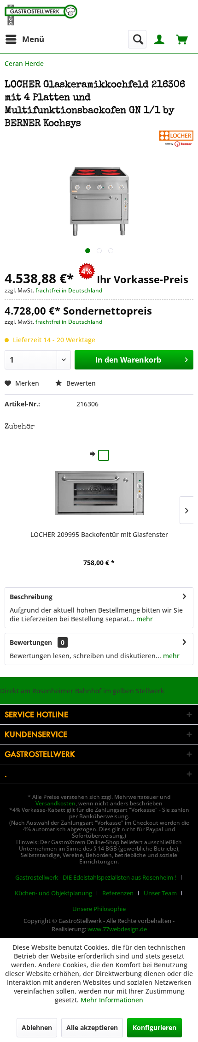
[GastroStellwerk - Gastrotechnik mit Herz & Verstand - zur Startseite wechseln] (41, 15)
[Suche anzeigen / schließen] (137, 39)
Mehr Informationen (112, 999)
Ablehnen (37, 1027)
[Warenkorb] (182, 38)
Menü (33, 39)
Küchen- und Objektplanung (53, 893)
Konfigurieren (154, 1027)
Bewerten (80, 383)
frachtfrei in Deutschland (68, 290)
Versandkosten (55, 803)
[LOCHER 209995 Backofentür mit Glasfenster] (99, 493)
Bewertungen (31, 642)
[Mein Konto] (160, 38)
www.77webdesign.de (117, 929)
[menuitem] (24, 39)
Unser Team (160, 893)
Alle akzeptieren (92, 1027)
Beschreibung (31, 596)
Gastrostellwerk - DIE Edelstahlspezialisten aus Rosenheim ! (95, 877)
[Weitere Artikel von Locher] (176, 139)
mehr (143, 618)
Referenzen (118, 893)
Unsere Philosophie (99, 909)
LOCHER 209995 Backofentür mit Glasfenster (99, 534)
